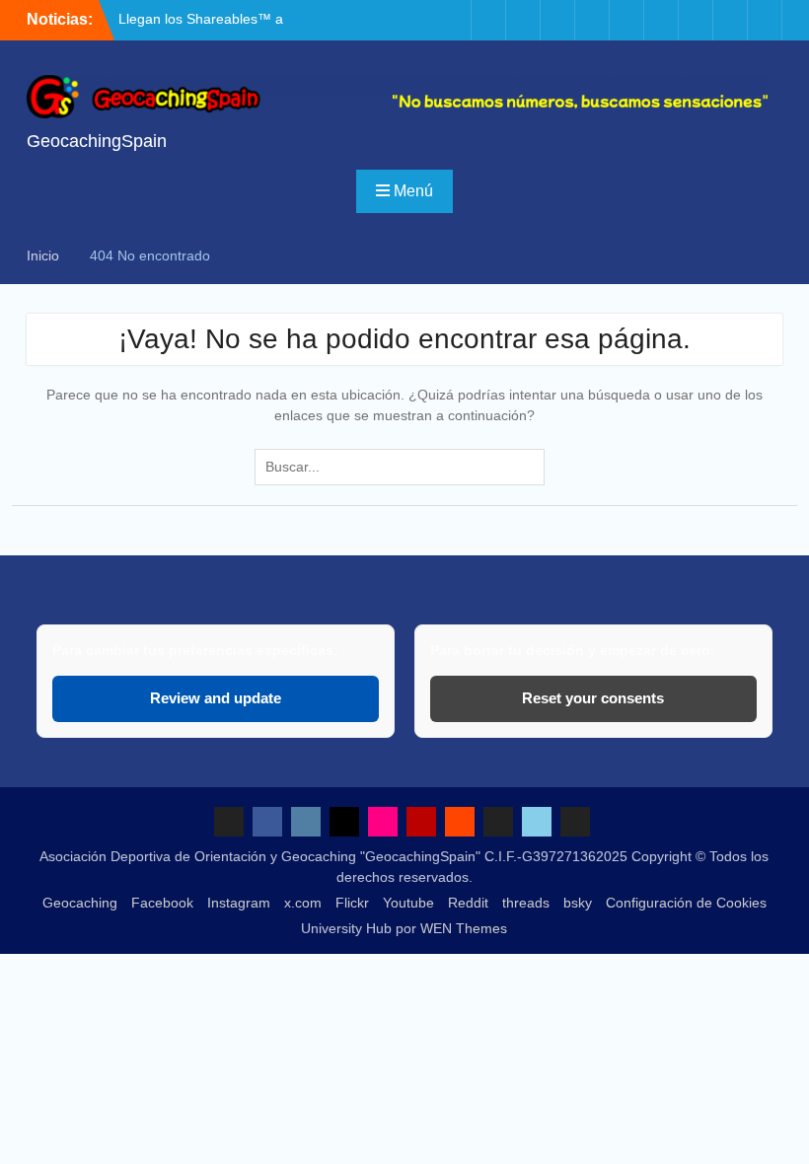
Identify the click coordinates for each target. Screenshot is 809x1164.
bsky (577, 902)
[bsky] (730, 20)
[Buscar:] (404, 466)
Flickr (352, 902)
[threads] (695, 20)
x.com (303, 902)
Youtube (408, 902)
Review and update (215, 698)
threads (526, 902)
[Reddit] (661, 20)
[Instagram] (523, 20)
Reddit (468, 902)
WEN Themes (463, 928)
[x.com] (557, 20)
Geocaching (79, 902)
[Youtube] (626, 20)
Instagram (238, 902)
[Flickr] (592, 20)
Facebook (162, 902)
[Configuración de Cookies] (764, 20)
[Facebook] (488, 20)
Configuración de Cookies (686, 902)
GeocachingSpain (97, 141)
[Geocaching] (454, 20)
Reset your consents (593, 698)
